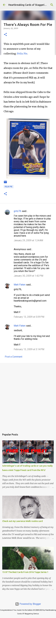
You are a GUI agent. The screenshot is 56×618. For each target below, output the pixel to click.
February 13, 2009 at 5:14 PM (29, 349)
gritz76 (17, 211)
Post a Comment (13, 356)
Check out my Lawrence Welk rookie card (22, 521)
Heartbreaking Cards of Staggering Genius (31, 4)
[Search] (52, 4)
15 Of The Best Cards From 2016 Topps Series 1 (25, 572)
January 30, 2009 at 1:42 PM (28, 275)
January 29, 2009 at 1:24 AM (28, 240)
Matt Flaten (20, 284)
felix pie (8, 187)
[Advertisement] (28, 395)
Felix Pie (22, 53)
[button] (5, 35)
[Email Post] (5, 183)
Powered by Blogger (30, 604)
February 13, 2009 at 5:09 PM (29, 316)
